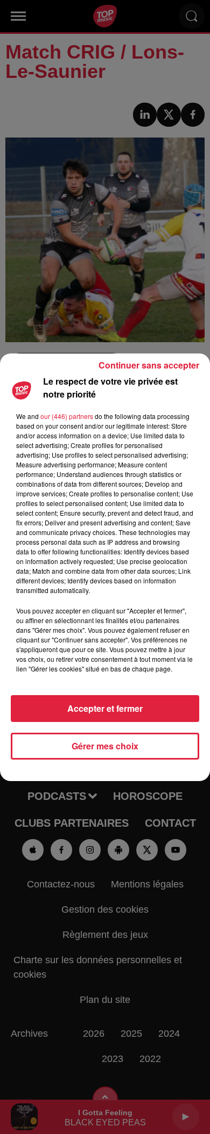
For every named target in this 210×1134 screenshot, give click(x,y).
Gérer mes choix (105, 746)
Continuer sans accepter (149, 365)
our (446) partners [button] (66, 416)
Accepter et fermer (105, 708)
